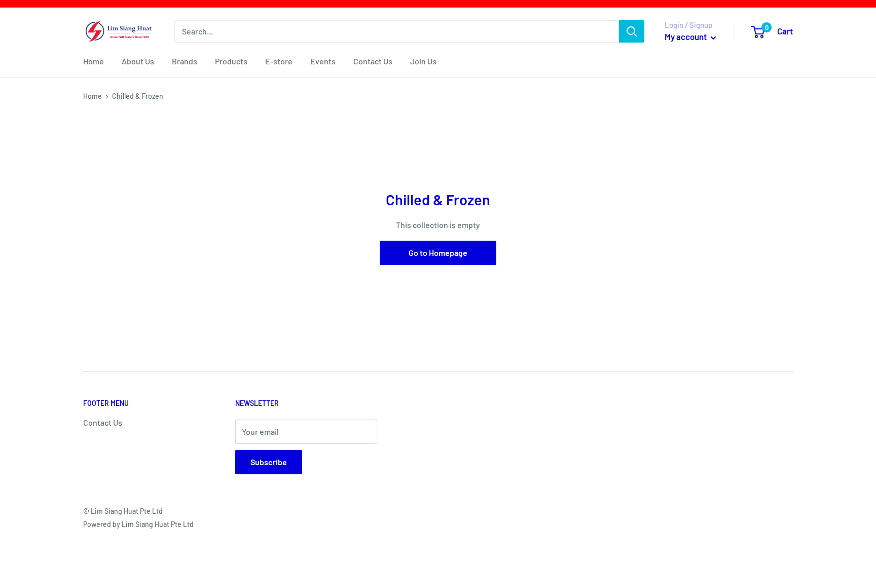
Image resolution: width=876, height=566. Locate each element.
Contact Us (372, 61)
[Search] (631, 31)
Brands (184, 61)
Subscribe (268, 462)
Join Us (423, 61)
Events (323, 61)
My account (686, 36)
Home (93, 61)
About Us (138, 61)
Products (231, 61)
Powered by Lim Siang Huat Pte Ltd (138, 524)
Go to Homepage (438, 252)
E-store (279, 61)
